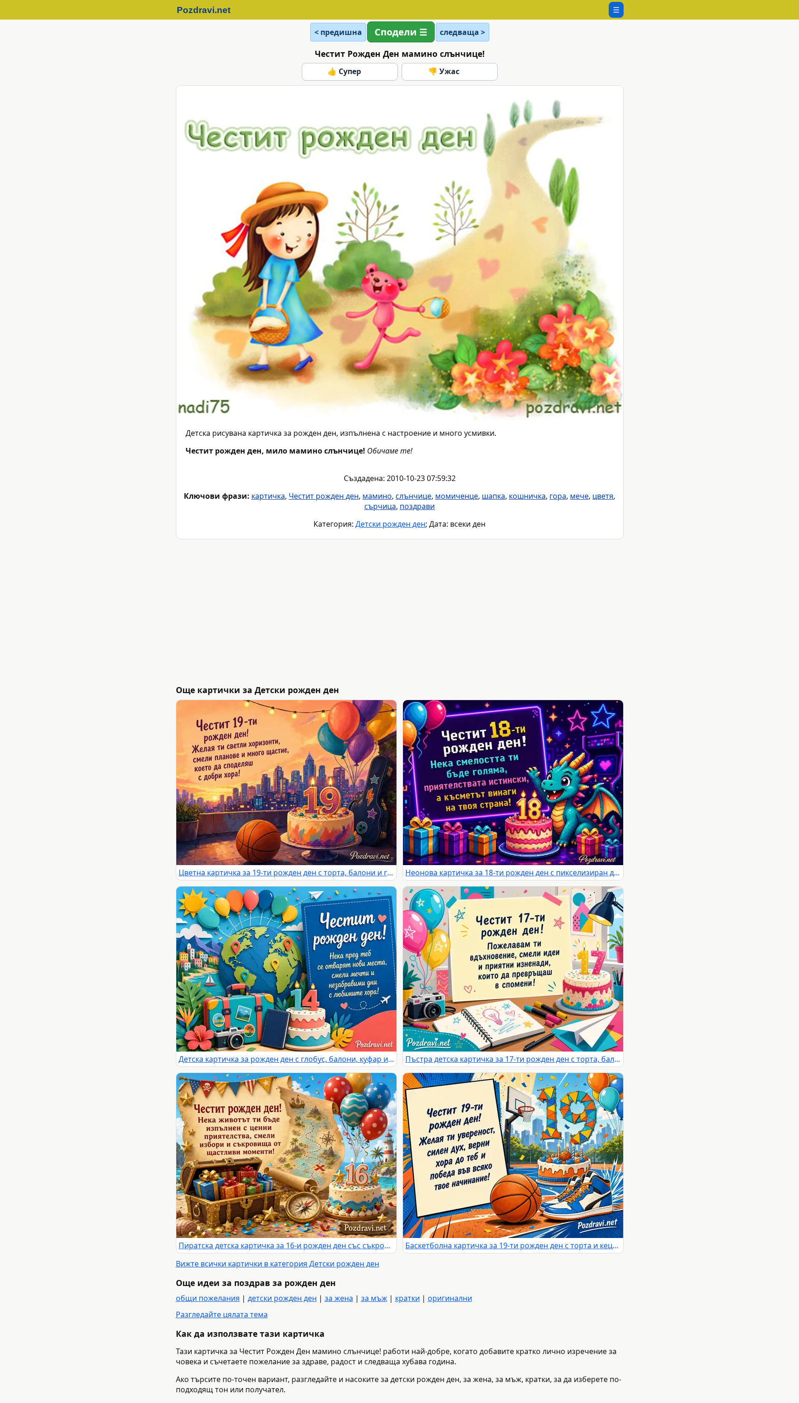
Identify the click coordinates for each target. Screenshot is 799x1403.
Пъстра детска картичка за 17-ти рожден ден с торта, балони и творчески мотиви (513, 1059)
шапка (493, 496)
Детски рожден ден (390, 524)
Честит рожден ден (324, 496)
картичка (268, 496)
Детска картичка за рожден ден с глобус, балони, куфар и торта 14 (286, 1059)
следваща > (462, 32)
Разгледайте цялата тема (222, 1314)
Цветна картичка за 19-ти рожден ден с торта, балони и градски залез (286, 872)
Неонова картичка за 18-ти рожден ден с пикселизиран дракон (513, 872)
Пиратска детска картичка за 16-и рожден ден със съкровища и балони (286, 1245)
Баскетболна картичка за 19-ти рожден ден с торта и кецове (513, 1245)
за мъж (374, 1298)
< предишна (338, 32)
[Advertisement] (400, 612)
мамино (377, 496)
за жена (339, 1298)
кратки (407, 1298)
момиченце (456, 496)
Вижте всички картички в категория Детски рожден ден (277, 1264)
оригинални (450, 1298)
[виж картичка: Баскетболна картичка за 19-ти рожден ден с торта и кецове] (513, 1155)
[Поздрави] (208, 9)
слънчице (413, 496)
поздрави (417, 506)
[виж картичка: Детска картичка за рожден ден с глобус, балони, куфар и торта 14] (286, 969)
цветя (602, 496)
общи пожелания (208, 1298)
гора (557, 496)
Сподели (396, 32)
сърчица (380, 506)
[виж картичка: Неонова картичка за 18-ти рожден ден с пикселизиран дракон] (513, 782)
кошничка (527, 496)
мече (579, 496)
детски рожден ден (282, 1298)
